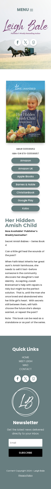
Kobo (25, 208)
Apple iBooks (25, 176)
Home (25, 357)
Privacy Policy (26, 475)
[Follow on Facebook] (17, 42)
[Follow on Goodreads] (33, 42)
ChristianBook (25, 192)
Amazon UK (25, 168)
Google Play (25, 200)
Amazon (25, 160)
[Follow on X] (25, 42)
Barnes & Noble (25, 184)
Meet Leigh (25, 361)
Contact (25, 369)
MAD (25, 365)
